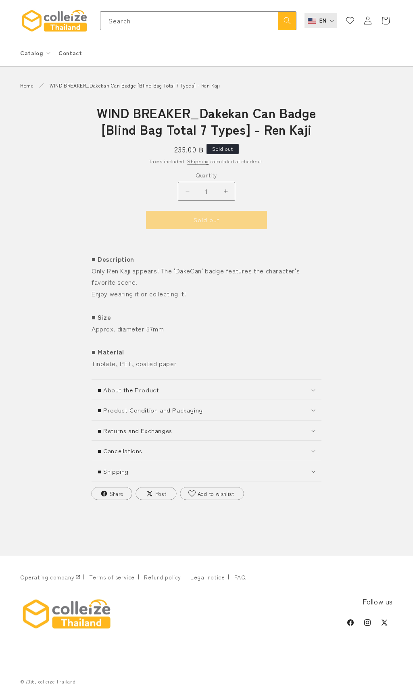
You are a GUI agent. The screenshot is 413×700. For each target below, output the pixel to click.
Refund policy (162, 577)
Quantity (206, 175)
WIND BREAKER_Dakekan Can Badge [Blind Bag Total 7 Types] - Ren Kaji (135, 85)
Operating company (47, 577)
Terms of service (112, 577)
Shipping (198, 161)
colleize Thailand (57, 681)
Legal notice (207, 577)
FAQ (240, 577)
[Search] (287, 21)
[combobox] (198, 21)
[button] (34, 52)
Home (26, 85)
